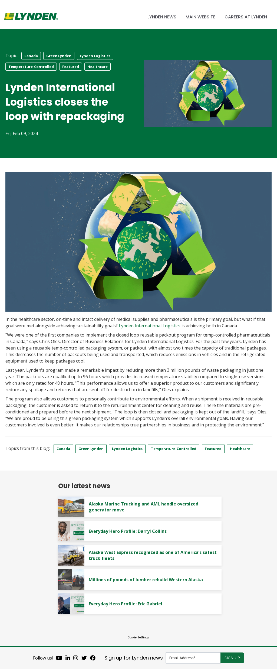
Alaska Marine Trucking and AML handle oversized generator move (143, 507)
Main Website (200, 17)
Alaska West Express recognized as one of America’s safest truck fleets (153, 555)
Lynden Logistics (95, 55)
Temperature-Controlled (31, 66)
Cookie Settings (138, 637)
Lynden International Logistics (149, 326)
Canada (31, 55)
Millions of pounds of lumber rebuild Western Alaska (146, 580)
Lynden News (161, 17)
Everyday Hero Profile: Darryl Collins (128, 531)
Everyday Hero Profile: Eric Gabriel (125, 604)
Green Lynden (58, 55)
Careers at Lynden (246, 17)
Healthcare (97, 66)
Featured (70, 66)
